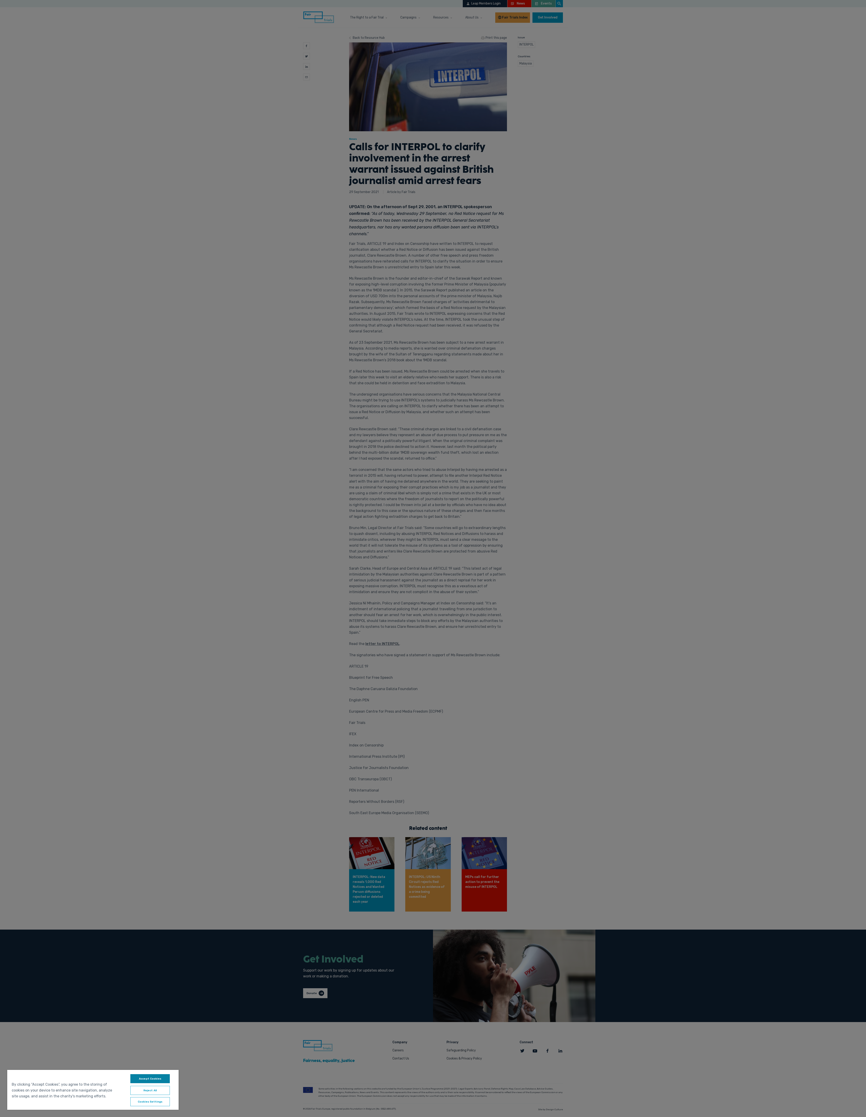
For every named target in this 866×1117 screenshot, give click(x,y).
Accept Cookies (150, 1078)
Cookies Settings (150, 1101)
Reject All (150, 1090)
